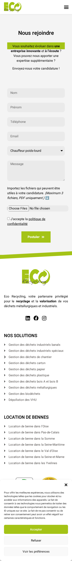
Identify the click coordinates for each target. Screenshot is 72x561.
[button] (66, 485)
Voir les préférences (36, 551)
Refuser (36, 540)
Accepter (36, 529)
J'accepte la (26, 221)
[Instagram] (44, 318)
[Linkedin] (27, 318)
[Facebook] (36, 318)
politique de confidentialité (26, 221)
